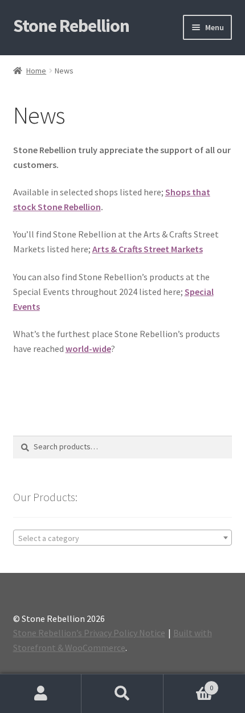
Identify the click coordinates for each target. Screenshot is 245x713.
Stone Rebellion (71, 25)
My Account (40, 693)
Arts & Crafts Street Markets (147, 249)
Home (36, 70)
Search (122, 693)
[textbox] (123, 538)
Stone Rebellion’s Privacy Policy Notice (89, 632)
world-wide (88, 348)
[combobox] (122, 538)
